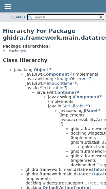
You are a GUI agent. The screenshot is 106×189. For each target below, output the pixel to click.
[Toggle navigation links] (7, 7)
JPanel (91, 110)
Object (41, 69)
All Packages (14, 51)
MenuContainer (58, 83)
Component (56, 74)
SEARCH (18, 17)
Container (66, 92)
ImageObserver (72, 79)
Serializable (51, 88)
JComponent (86, 97)
